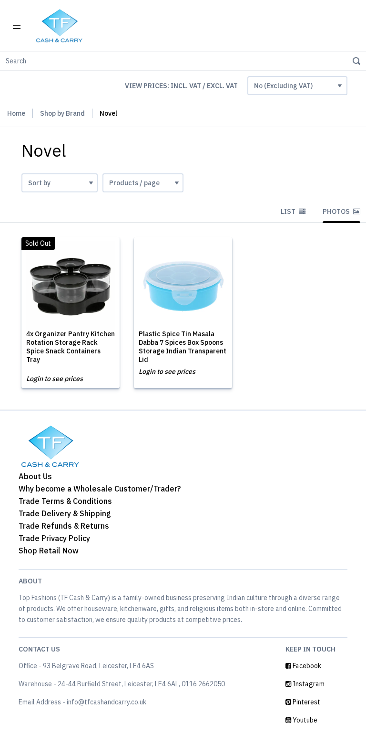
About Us (35, 476)
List (289, 211)
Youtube (304, 720)
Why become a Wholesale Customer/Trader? (100, 488)
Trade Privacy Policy (54, 538)
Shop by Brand (62, 113)
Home (16, 113)
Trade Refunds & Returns (64, 526)
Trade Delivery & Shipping (65, 513)
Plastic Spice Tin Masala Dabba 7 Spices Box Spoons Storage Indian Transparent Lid (182, 347)
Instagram (308, 684)
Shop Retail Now (49, 550)
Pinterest (305, 702)
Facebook (306, 666)
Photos (337, 211)
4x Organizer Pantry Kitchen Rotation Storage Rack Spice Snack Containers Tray (70, 347)
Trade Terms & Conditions (65, 501)
